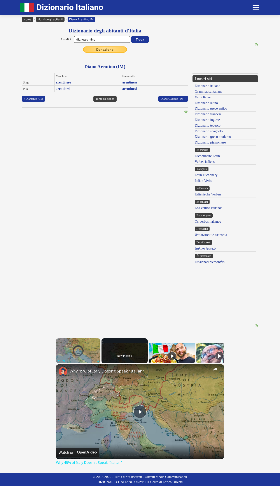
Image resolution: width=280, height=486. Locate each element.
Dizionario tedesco (207, 125)
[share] (215, 369)
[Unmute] (63, 360)
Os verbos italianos (208, 221)
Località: (66, 39)
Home (27, 19)
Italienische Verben (208, 194)
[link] (63, 371)
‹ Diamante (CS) (33, 98)
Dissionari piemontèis (209, 262)
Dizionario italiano (207, 86)
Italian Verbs (203, 181)
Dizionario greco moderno (213, 136)
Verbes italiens (205, 161)
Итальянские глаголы (211, 235)
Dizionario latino (206, 103)
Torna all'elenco (105, 98)
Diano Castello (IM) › (173, 98)
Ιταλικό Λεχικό (205, 248)
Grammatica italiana (208, 91)
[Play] (58, 360)
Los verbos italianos (208, 208)
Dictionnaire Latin (207, 156)
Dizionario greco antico (211, 108)
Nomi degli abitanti (50, 19)
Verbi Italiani (203, 97)
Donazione (105, 49)
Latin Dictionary (206, 175)
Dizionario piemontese (210, 142)
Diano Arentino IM (81, 19)
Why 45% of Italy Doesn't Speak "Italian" (107, 371)
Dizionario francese (208, 114)
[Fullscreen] (97, 360)
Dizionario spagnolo (209, 131)
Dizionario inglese (207, 120)
